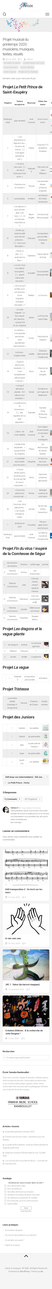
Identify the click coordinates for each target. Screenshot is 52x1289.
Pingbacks (34, 799)
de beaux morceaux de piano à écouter (23, 1195)
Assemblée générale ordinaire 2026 (19, 1132)
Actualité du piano (12, 63)
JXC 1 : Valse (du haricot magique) (22, 984)
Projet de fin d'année (28, 72)
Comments (13, 799)
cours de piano (11, 67)
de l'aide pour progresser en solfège (22, 1198)
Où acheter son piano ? (14, 1240)
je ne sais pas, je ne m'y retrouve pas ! (22, 1201)
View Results (26, 1211)
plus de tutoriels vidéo (16, 1186)
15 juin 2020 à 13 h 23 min (31, 808)
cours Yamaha (27, 67)
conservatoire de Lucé (33, 63)
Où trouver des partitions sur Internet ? (21, 1235)
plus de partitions (14, 1189)
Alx (42, 1271)
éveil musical (10, 72)
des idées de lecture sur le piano (20, 1192)
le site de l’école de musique (17, 1089)
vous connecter (21, 837)
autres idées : (12, 1204)
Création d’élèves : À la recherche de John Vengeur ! (24, 1032)
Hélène (30, 59)
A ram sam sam (13, 938)
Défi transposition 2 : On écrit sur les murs (23, 891)
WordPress (25, 1271)
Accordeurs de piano (14, 1230)
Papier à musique (12, 1245)
